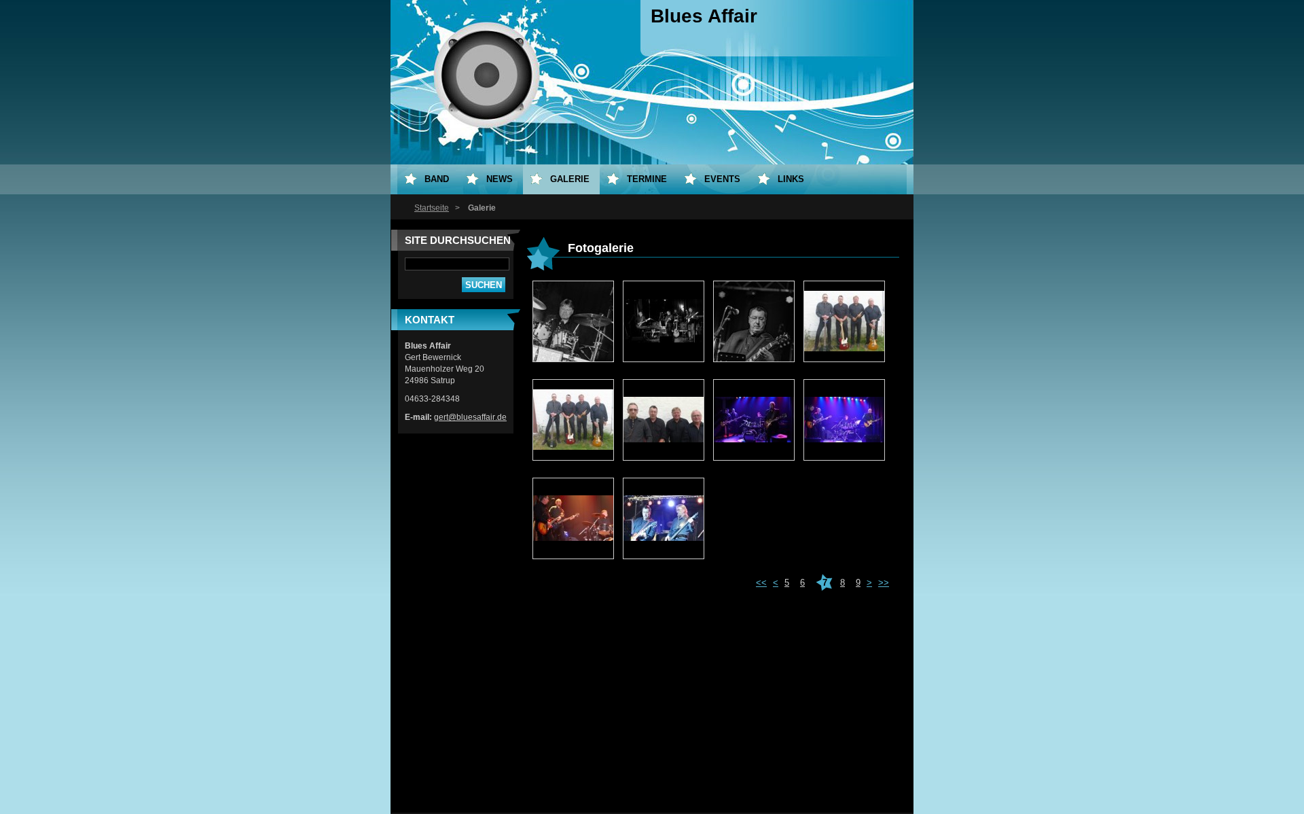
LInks (791, 179)
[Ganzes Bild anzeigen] (573, 322)
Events (722, 179)
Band (436, 179)
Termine (647, 179)
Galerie (570, 179)
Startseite (431, 208)
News (499, 179)
